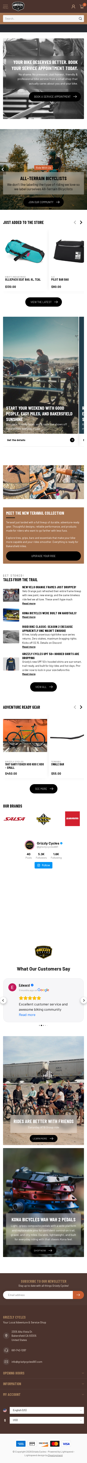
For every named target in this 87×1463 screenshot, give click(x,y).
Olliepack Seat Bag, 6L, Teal (23, 279)
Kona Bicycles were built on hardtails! (49, 613)
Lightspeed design (34, 1455)
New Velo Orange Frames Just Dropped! (49, 587)
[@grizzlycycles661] (29, 845)
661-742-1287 (19, 1350)
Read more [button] (27, 1014)
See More (41, 788)
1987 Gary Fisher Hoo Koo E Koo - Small (24, 766)
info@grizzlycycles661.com (27, 1361)
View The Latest (41, 302)
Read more (28, 603)
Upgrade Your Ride (43, 556)
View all (41, 687)
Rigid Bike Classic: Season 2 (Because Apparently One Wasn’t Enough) (47, 628)
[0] (82, 6)
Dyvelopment (55, 1455)
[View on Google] (12, 987)
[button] (3, 1000)
